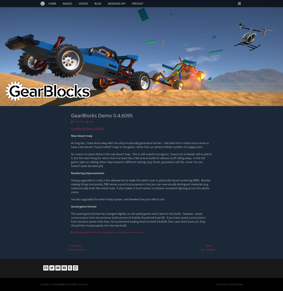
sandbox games (136, 232)
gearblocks (109, 232)
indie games (121, 232)
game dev (78, 232)
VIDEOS (83, 3)
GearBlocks (62, 284)
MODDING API (116, 3)
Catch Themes (236, 284)
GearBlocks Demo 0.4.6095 (87, 128)
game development (93, 232)
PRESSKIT (137, 3)
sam (91, 121)
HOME (52, 3)
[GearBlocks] (42, 3)
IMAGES (67, 3)
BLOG (97, 3)
